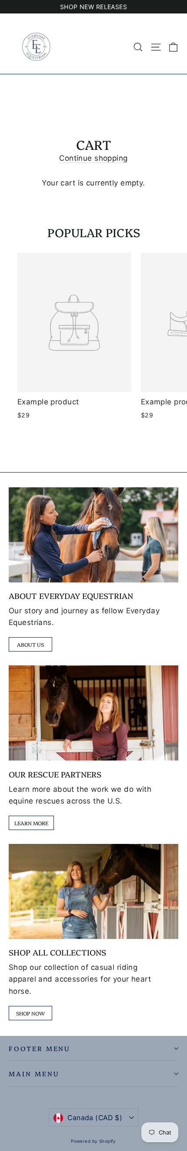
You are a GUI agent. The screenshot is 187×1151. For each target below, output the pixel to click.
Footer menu (39, 1048)
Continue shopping (93, 158)
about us (30, 644)
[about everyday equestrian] (93, 534)
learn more (31, 823)
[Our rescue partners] (93, 713)
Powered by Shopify (93, 1141)
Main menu (34, 1073)
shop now (30, 1013)
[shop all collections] (93, 891)
